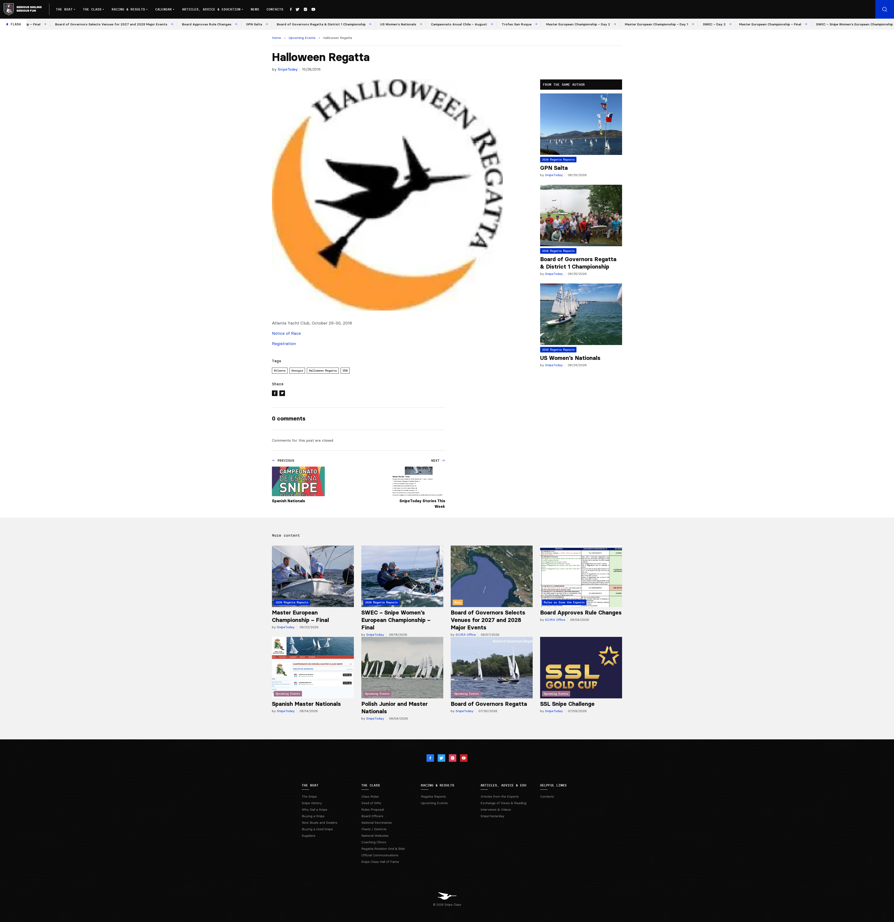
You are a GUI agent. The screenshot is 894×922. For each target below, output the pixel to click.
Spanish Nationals (288, 501)
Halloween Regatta (323, 370)
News (255, 9)
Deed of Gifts (371, 803)
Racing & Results (128, 9)
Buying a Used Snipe (317, 829)
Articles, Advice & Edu (503, 785)
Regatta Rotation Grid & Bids (383, 849)
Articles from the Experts (500, 796)
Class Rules (370, 796)
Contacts (275, 9)
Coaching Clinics (373, 842)
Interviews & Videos (496, 809)
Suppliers (308, 835)
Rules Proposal (372, 809)
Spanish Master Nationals (306, 703)
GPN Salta (554, 167)
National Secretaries (376, 822)
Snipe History (312, 803)
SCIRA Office (465, 634)
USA (345, 370)
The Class (92, 9)
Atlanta (279, 370)
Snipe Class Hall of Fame (380, 862)
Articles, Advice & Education (211, 9)
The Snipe (309, 796)
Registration (284, 343)
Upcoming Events (302, 38)
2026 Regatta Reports (558, 159)
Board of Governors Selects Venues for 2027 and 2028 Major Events (488, 620)
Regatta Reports (433, 796)
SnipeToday (288, 69)
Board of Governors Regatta (489, 703)
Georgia (297, 370)
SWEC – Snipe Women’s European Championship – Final (395, 620)
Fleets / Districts (373, 829)
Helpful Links (553, 785)
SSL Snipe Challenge (567, 703)
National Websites (375, 835)
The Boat (64, 9)
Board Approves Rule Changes (581, 612)
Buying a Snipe (313, 816)
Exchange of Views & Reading (503, 803)
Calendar (163, 9)
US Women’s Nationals (570, 358)
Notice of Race (286, 333)
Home (276, 38)
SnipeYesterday (493, 816)
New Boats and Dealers (319, 822)
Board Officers (372, 816)
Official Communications (379, 855)
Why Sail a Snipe (314, 809)
